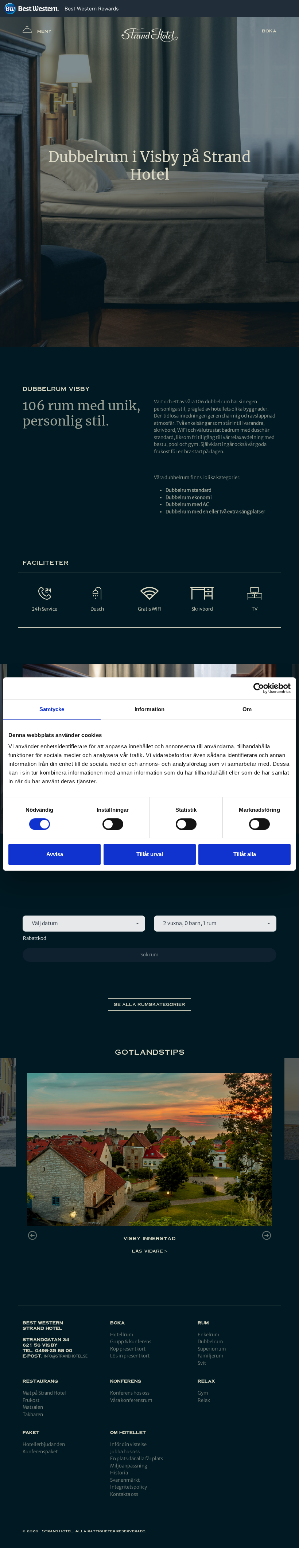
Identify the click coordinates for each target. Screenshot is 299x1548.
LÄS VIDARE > (149, 1251)
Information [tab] (149, 709)
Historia (119, 1473)
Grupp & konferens (130, 1342)
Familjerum (211, 1356)
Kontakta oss (124, 1494)
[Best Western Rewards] (92, 9)
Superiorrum (212, 1349)
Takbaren (33, 1414)
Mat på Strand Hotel (44, 1393)
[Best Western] (31, 8)
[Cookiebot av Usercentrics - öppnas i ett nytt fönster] (259, 688)
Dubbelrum (210, 1342)
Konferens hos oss (130, 1393)
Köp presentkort (127, 1349)
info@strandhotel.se (66, 1356)
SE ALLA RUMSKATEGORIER (149, 1004)
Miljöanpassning (128, 1466)
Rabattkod (34, 938)
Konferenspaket (40, 1452)
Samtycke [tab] (52, 709)
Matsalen (33, 1407)
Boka (269, 31)
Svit (202, 1363)
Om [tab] (247, 709)
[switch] (112, 824)
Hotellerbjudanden (44, 1444)
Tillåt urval (149, 854)
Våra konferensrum (131, 1400)
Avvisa (54, 854)
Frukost (31, 1400)
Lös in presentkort (130, 1356)
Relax (204, 1400)
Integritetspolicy (128, 1487)
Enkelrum (209, 1335)
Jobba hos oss (125, 1452)
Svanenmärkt (125, 1480)
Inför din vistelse (128, 1444)
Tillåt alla (244, 854)
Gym (203, 1393)
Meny (44, 31)
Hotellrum (121, 1335)
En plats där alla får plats (136, 1458)
